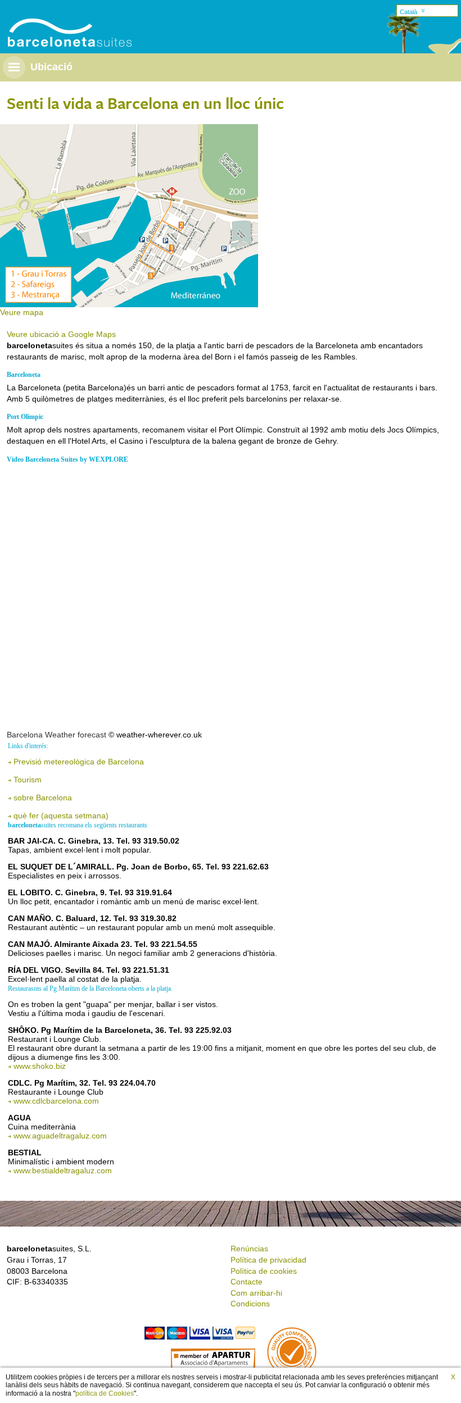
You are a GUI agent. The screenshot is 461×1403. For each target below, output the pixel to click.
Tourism (27, 779)
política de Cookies (104, 1393)
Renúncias (249, 1248)
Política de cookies (264, 1271)
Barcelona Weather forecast (56, 734)
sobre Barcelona (42, 797)
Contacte (247, 1281)
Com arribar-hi (256, 1292)
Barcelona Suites (62, 19)
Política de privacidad (268, 1259)
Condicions (250, 1303)
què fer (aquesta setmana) (61, 815)
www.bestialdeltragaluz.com (62, 1170)
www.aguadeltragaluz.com (60, 1135)
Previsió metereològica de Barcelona (78, 761)
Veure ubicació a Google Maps (61, 334)
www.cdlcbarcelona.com (56, 1100)
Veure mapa (21, 312)
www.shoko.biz (39, 1066)
